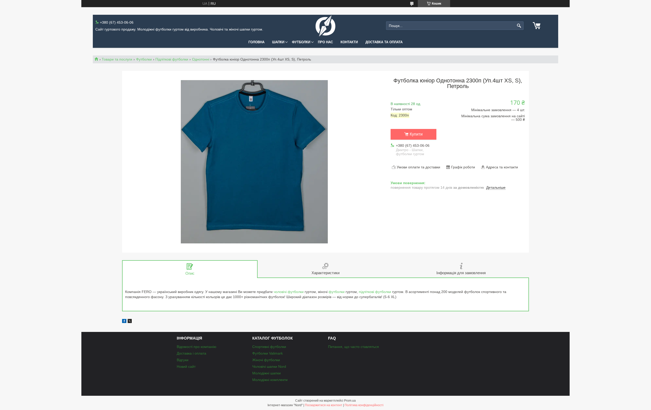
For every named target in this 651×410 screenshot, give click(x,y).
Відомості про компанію (196, 347)
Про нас (325, 42)
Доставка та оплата (384, 42)
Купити (416, 134)
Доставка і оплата (191, 353)
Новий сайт (186, 366)
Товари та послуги (117, 59)
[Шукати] (519, 26)
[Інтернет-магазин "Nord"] (325, 26)
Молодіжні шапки (266, 373)
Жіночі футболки (266, 360)
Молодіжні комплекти (270, 380)
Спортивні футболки (269, 347)
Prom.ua (350, 400)
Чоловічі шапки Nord (269, 366)
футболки (337, 292)
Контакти (349, 42)
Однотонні (200, 59)
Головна (256, 42)
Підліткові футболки (171, 59)
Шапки (278, 42)
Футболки (301, 42)
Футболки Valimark (267, 353)
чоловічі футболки (289, 292)
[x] (130, 322)
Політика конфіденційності (364, 405)
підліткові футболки (375, 292)
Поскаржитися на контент (323, 405)
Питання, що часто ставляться (353, 347)
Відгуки (182, 360)
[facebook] (124, 322)
